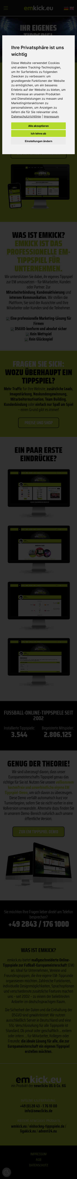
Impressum (51, 116)
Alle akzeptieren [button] (38, 125)
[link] (27, 116)
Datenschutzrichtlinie (26, 116)
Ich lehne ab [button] (38, 133)
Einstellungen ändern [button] (38, 141)
